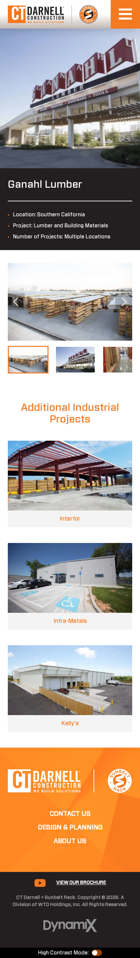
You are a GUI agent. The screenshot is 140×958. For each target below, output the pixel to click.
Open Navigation (125, 14)
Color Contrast (96, 953)
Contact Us (70, 814)
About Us (70, 841)
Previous (16, 301)
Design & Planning (70, 827)
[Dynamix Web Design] (70, 925)
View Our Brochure (81, 882)
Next (123, 301)
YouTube (40, 883)
